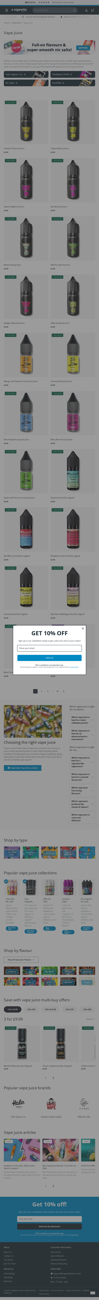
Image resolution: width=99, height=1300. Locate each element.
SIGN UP (49, 658)
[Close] (83, 628)
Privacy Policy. (74, 667)
